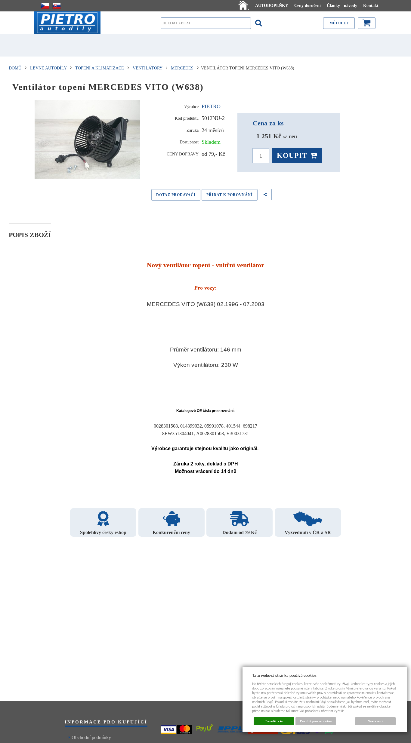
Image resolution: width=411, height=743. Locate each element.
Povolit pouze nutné (316, 721)
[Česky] (45, 5)
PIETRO (211, 106)
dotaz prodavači (176, 195)
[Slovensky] (56, 5)
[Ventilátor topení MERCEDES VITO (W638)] (87, 140)
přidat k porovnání (229, 195)
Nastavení (375, 721)
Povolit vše (274, 721)
